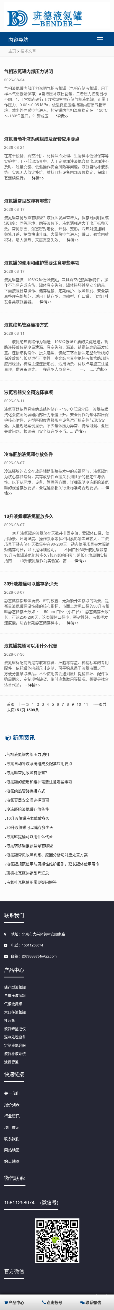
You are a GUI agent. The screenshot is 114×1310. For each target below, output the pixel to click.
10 (79, 704)
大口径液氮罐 (15, 1012)
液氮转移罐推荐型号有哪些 (29, 845)
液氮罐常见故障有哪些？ (28, 201)
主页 (12, 50)
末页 (11, 709)
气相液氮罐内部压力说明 (28, 71)
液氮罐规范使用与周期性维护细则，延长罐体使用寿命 (52, 864)
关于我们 (12, 1093)
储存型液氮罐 (15, 987)
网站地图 (12, 1150)
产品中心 (16, 1302)
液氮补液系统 (15, 1053)
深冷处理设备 (15, 1036)
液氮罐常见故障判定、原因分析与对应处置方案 (47, 854)
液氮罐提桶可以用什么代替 (30, 645)
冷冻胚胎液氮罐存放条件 (28, 454)
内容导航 (18, 39)
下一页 (97, 704)
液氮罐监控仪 (15, 1028)
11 (86, 704)
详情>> (62, 115)
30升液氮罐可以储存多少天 (31, 583)
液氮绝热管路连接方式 (26, 324)
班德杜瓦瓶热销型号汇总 (27, 873)
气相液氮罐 (13, 1003)
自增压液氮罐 (15, 995)
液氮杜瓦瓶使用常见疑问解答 (31, 882)
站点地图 (12, 1161)
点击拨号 (54, 1302)
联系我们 (12, 1138)
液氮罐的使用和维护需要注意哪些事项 (41, 263)
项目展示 (12, 1127)
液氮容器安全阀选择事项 (28, 392)
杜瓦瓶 (9, 1020)
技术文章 (28, 50)
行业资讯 (12, 1116)
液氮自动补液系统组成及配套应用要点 (41, 139)
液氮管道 (11, 1061)
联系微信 (93, 1302)
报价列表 (12, 1104)
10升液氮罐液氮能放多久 (28, 516)
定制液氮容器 (15, 1045)
